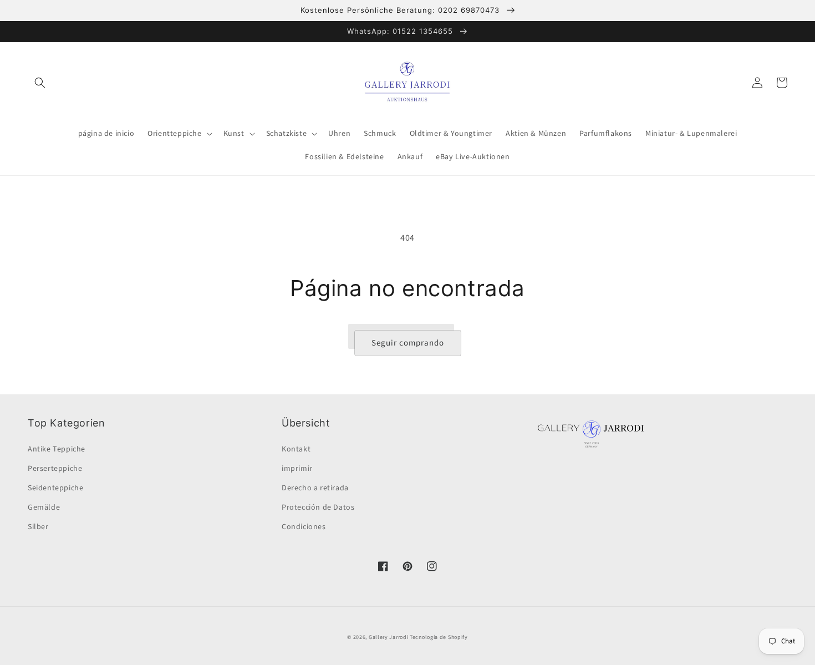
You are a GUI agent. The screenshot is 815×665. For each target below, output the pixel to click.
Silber (38, 526)
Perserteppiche (55, 468)
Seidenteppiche (55, 488)
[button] (40, 82)
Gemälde (44, 507)
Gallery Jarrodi (389, 637)
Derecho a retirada (315, 488)
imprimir (297, 468)
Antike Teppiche (56, 449)
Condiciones (304, 526)
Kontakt (296, 449)
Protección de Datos (318, 507)
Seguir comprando (407, 343)
